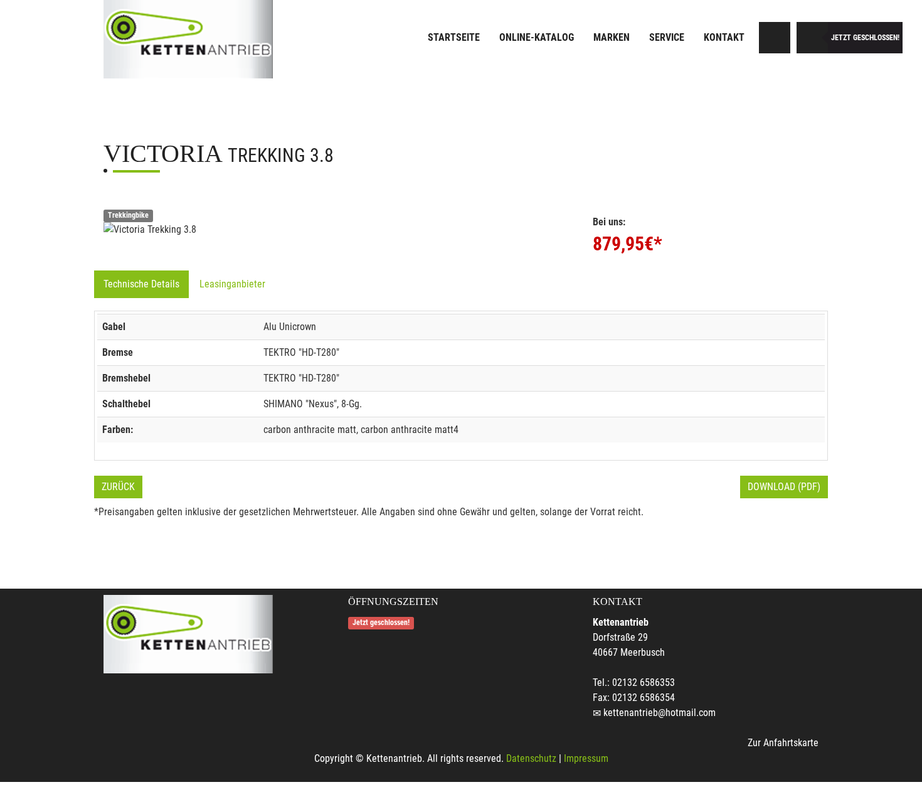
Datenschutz (531, 758)
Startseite (454, 37)
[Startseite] (188, 39)
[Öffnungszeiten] (812, 37)
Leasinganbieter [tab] (232, 284)
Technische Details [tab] (141, 284)
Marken (611, 37)
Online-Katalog (536, 37)
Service (666, 37)
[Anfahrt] (774, 37)
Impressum (586, 758)
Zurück (118, 487)
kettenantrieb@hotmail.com (659, 713)
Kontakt (724, 37)
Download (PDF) (784, 487)
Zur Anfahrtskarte (783, 743)
